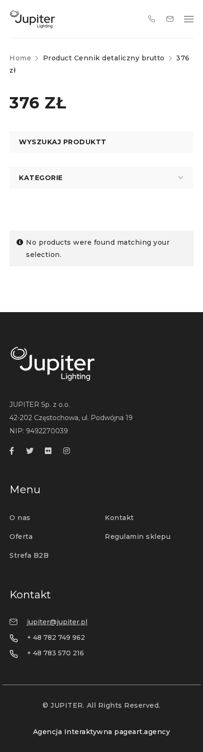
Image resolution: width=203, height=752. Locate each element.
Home (20, 58)
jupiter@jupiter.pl (57, 622)
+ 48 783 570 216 (55, 653)
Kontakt (119, 517)
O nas (20, 517)
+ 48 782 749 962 (56, 637)
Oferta (21, 536)
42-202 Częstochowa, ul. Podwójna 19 (71, 417)
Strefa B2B (29, 555)
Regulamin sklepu (137, 536)
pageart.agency (142, 731)
